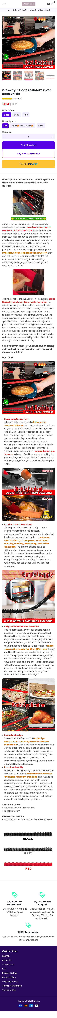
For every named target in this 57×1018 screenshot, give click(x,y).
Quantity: (8, 121)
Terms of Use (9, 990)
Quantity (6, 132)
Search (6, 955)
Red (26, 114)
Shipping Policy (10, 981)
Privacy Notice (9, 973)
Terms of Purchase (12, 985)
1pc (5, 125)
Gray (16, 114)
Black (6, 114)
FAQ (4, 968)
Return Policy (9, 977)
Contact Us (8, 964)
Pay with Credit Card (28, 153)
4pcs (40, 125)
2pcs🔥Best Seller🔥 (23, 125)
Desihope (36, 1001)
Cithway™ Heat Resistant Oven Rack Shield (31, 10)
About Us (7, 960)
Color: (8, 110)
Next (52, 42)
